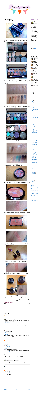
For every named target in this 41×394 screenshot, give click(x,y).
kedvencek (32, 187)
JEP (32, 200)
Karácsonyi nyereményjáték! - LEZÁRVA (34, 147)
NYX (34, 188)
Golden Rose (35, 191)
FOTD (35, 187)
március (33, 179)
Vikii (5, 314)
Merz (34, 200)
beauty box (33, 190)
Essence (34, 186)
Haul (7, 17)
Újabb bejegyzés (5, 389)
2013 (32, 103)
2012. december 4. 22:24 (8, 357)
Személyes (23, 17)
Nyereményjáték (33, 189)
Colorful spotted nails (35, 61)
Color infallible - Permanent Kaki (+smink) (34, 115)
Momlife (20, 17)
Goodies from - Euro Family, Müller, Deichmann (34, 153)
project (35, 192)
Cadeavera (37, 195)
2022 (32, 93)
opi (35, 188)
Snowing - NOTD (34, 156)
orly (37, 198)
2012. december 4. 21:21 (8, 346)
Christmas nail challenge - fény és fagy (34, 167)
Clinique (37, 193)
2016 (32, 100)
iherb (35, 200)
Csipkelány (6, 344)
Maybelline (36, 189)
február (33, 180)
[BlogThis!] (28, 303)
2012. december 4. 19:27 (8, 337)
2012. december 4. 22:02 (8, 351)
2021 (32, 94)
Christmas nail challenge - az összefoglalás (34, 120)
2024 (32, 91)
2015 (32, 101)
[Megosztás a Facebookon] (29, 303)
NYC (37, 191)
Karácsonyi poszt (34, 111)
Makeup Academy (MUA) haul (10, 20)
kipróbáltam (36, 197)
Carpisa (31, 199)
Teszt (15, 17)
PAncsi (6, 353)
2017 (32, 99)
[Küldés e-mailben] (27, 303)
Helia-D (35, 199)
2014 (32, 102)
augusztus (33, 173)
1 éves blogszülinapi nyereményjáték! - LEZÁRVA (35, 64)
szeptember (33, 172)
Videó (10, 17)
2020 (32, 95)
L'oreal (37, 188)
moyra (31, 198)
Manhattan (33, 193)
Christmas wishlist (34, 150)
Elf (37, 187)
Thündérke (6, 324)
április (33, 178)
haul (31, 186)
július (33, 174)
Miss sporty (36, 190)
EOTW (37, 186)
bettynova (6, 348)
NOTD (37, 185)
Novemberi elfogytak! (34, 161)
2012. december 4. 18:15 (8, 322)
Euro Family (32, 196)
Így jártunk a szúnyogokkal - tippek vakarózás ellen (35, 76)
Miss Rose (32, 191)
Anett (5, 318)
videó (32, 185)
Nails (17, 17)
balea (35, 193)
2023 (32, 92)
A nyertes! (33, 127)
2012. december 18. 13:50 (8, 372)
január (33, 181)
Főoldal (16, 389)
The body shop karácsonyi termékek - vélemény (35, 142)
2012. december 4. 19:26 (8, 332)
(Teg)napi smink (34, 110)
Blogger (30, 392)
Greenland (33, 199)
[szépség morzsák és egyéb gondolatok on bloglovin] (33, 48)
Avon (31, 190)
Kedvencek (4, 17)
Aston (37, 192)
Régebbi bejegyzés (28, 389)
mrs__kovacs (6, 334)
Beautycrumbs (11, 392)
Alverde (33, 198)
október (33, 171)
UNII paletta (35, 198)
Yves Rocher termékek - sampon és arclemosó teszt (35, 117)
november (33, 170)
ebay (34, 196)
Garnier (32, 192)
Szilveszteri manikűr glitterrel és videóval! (35, 73)
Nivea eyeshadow (33, 195)
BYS (31, 193)
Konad (33, 192)
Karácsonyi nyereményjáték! (35, 79)
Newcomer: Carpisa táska (35, 67)
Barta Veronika (6, 329)
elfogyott (32, 188)
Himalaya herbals (33, 197)
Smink (12, 17)
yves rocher (36, 196)
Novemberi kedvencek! (35, 168)
